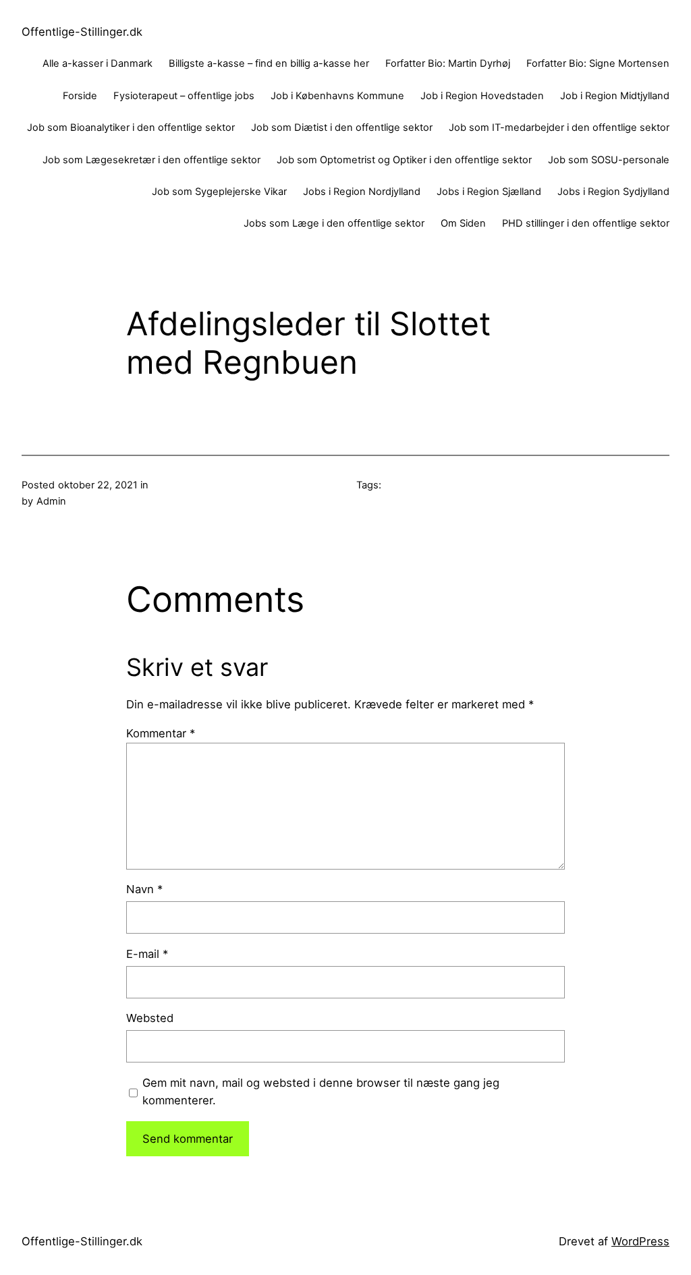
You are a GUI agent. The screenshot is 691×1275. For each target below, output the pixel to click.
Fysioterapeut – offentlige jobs (183, 96)
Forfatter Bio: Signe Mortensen (597, 63)
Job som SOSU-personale (608, 160)
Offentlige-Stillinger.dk (82, 31)
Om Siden (463, 223)
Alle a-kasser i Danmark (98, 63)
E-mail (147, 954)
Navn (144, 889)
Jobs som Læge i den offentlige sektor (334, 223)
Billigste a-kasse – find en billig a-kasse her (269, 63)
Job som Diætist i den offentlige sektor (342, 127)
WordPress (640, 1241)
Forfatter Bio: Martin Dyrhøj (447, 63)
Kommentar (160, 733)
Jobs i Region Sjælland (489, 192)
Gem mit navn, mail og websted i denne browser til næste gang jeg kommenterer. (320, 1092)
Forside (80, 96)
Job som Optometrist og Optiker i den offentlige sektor (404, 160)
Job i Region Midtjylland (614, 96)
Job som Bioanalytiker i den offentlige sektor (131, 127)
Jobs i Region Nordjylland (361, 192)
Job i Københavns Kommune (337, 96)
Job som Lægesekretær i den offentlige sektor (151, 160)
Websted (149, 1018)
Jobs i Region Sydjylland (613, 192)
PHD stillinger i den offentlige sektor (585, 223)
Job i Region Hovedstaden (482, 96)
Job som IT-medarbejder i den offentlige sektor (559, 127)
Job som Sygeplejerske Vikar (219, 192)
